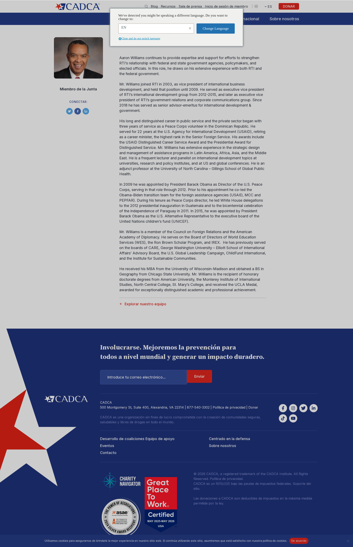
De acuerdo (299, 540)
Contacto (108, 452)
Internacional (246, 18)
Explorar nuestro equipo (145, 304)
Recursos (168, 6)
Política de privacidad (229, 407)
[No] (348, 541)
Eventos (107, 446)
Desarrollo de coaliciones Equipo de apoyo (137, 439)
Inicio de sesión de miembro (226, 6)
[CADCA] (77, 6)
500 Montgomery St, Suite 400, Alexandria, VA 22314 (142, 407)
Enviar (199, 376)
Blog (154, 6)
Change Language (216, 28)
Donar (289, 6)
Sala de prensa (190, 6)
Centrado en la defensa (229, 439)
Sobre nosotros (284, 18)
